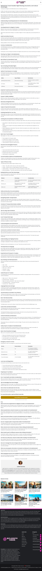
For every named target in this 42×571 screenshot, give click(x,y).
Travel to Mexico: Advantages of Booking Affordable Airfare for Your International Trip (7, 490)
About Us (23, 536)
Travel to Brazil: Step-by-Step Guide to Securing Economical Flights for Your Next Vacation (34, 490)
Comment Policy (24, 542)
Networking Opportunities (37, 541)
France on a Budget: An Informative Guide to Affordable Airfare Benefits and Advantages (21, 503)
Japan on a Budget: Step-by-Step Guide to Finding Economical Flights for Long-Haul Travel (34, 504)
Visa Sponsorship (36, 534)
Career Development (36, 539)
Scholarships (35, 538)
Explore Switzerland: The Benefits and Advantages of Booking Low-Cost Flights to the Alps (7, 503)
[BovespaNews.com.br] (21, 2)
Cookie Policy (24, 539)
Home (23, 534)
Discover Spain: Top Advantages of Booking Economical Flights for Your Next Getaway (21, 490)
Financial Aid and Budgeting (37, 549)
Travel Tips (35, 536)
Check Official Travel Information (21, 397)
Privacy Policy (24, 541)
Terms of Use (24, 544)
